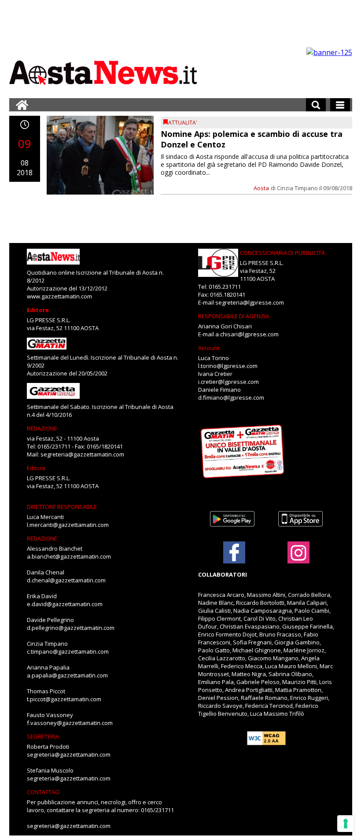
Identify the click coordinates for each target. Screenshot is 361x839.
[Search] (316, 104)
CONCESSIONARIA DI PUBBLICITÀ (282, 253)
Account (208, 348)
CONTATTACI (43, 792)
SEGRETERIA (43, 736)
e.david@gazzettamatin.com (65, 604)
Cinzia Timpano (297, 188)
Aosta (261, 188)
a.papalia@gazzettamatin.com (67, 675)
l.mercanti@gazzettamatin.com (68, 525)
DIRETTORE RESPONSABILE (62, 507)
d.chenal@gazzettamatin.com (66, 580)
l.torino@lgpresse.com (228, 366)
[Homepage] (22, 104)
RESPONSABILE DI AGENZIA (233, 316)
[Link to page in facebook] (234, 552)
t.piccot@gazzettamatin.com (64, 699)
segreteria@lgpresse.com (249, 302)
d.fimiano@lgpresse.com (231, 397)
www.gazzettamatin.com (59, 296)
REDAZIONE (42, 428)
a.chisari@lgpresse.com (247, 334)
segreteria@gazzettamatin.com (82, 454)
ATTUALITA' (182, 122)
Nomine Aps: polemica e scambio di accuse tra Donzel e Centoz (252, 139)
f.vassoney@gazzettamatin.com (70, 723)
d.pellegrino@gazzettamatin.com (70, 628)
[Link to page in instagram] (298, 559)
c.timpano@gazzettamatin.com (68, 651)
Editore (38, 310)
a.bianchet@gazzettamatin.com (69, 556)
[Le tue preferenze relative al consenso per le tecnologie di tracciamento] (345, 823)
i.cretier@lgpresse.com (228, 382)
